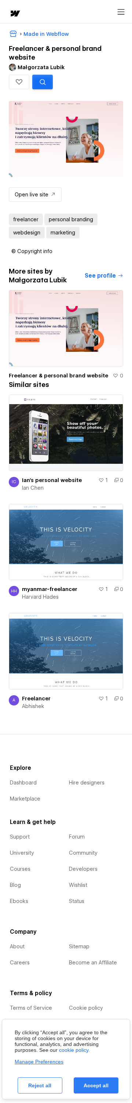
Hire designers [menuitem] (86, 783)
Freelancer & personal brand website (58, 376)
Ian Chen (33, 488)
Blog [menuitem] (15, 885)
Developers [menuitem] (83, 869)
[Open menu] (121, 12)
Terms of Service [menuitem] (31, 1008)
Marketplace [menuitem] (25, 799)
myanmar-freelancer (49, 589)
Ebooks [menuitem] (19, 901)
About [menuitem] (17, 946)
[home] (15, 14)
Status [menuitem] (76, 901)
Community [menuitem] (83, 853)
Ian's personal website (52, 480)
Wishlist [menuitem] (78, 885)
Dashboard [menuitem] (23, 783)
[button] (19, 82)
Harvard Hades (40, 597)
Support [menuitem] (20, 837)
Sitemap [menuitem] (79, 946)
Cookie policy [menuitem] (86, 1008)
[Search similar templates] (42, 82)
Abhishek (33, 706)
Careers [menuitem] (20, 962)
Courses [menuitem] (20, 869)
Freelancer (36, 698)
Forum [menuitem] (77, 837)
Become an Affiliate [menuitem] (93, 962)
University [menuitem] (22, 853)
